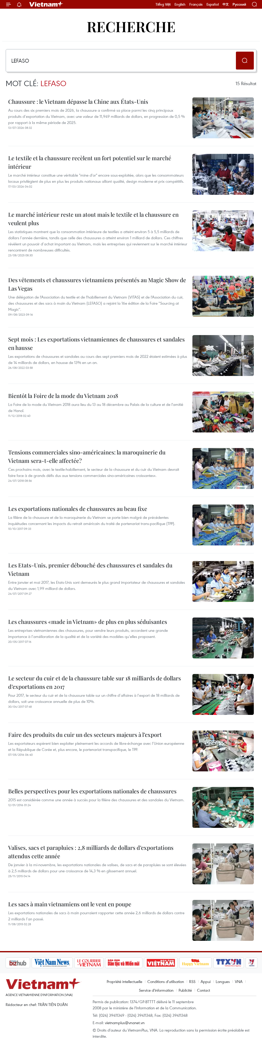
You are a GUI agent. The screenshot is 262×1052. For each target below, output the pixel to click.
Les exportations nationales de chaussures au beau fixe (77, 508)
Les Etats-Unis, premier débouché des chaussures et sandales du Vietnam (90, 569)
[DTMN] (96, 962)
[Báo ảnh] (133, 962)
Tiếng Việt (163, 4)
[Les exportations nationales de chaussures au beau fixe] (223, 525)
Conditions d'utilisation (165, 981)
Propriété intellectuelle (124, 981)
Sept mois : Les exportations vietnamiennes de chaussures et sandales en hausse (96, 343)
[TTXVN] (201, 962)
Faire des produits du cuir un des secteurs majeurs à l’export (85, 734)
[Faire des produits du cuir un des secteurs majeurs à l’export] (223, 750)
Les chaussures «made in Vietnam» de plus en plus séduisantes (87, 621)
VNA (239, 981)
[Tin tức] (246, 962)
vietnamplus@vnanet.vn (125, 1022)
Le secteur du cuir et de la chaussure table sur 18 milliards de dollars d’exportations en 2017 (94, 682)
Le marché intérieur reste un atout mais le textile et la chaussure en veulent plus (93, 219)
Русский (239, 4)
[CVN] (61, 962)
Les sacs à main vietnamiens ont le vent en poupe (69, 904)
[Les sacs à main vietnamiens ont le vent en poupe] (223, 920)
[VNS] (25, 962)
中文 (226, 4)
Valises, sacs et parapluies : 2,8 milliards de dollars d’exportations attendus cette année (90, 852)
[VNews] (225, 962)
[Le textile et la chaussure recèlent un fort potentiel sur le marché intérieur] (223, 174)
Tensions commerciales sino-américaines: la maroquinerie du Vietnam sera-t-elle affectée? (87, 456)
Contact (203, 990)
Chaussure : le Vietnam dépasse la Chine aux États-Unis (78, 101)
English (179, 4)
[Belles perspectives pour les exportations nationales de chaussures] (223, 807)
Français (196, 4)
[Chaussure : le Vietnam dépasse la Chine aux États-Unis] (223, 117)
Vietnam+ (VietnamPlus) (46, 4)
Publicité (185, 990)
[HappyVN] (168, 962)
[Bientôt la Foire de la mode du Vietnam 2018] (223, 412)
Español (212, 4)
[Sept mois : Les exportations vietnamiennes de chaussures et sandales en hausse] (223, 355)
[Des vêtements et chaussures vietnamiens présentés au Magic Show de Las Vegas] (223, 296)
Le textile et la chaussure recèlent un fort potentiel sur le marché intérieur (89, 162)
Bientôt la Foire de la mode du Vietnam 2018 (63, 395)
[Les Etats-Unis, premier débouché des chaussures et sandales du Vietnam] (223, 581)
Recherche (131, 26)
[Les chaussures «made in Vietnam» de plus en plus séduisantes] (223, 638)
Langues (223, 981)
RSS (192, 981)
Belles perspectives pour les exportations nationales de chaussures (92, 791)
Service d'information (156, 990)
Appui (206, 981)
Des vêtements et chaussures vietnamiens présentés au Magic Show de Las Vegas (97, 284)
